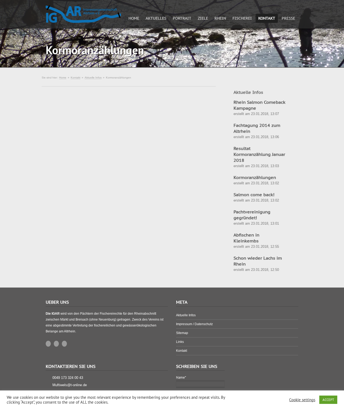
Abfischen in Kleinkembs (246, 237)
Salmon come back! (254, 194)
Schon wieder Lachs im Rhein (258, 261)
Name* (181, 377)
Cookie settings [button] (302, 399)
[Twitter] (56, 344)
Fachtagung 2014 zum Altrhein (257, 128)
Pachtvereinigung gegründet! (252, 214)
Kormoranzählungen (255, 177)
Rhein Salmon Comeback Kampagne (259, 105)
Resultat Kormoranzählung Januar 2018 (259, 154)
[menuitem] (133, 18)
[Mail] (48, 344)
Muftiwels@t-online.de (69, 385)
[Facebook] (64, 344)
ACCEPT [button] (328, 399)
